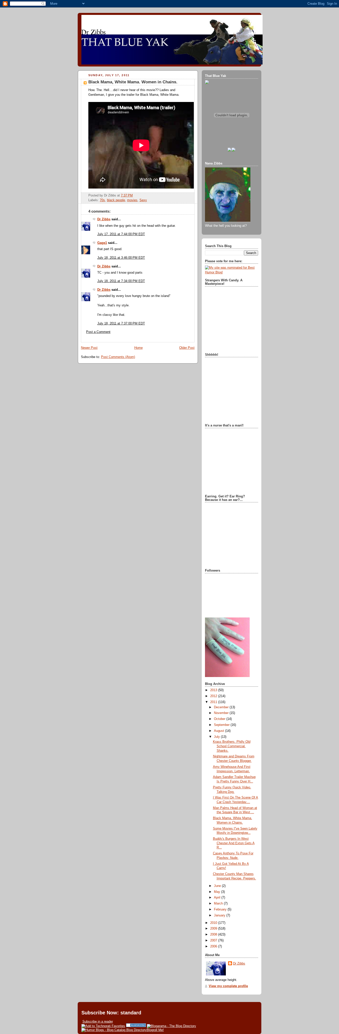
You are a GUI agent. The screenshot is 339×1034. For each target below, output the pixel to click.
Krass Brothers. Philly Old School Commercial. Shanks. (231, 746)
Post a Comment (98, 332)
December (222, 707)
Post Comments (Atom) (118, 357)
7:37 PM (127, 195)
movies (132, 200)
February (221, 909)
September (222, 725)
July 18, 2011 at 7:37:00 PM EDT (121, 323)
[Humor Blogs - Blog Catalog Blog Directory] (114, 1030)
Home (138, 348)
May (217, 892)
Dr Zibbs (103, 219)
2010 (214, 923)
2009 (214, 928)
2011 (214, 702)
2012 (214, 696)
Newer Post (89, 348)
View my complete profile (228, 986)
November (222, 713)
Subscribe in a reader (97, 1021)
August (219, 731)
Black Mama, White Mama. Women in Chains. (132, 82)
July (217, 737)
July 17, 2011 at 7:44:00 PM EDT (121, 234)
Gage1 (102, 243)
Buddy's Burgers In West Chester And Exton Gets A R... (234, 843)
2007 (214, 940)
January (220, 915)
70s (102, 200)
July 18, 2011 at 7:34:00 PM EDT (121, 281)
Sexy (143, 200)
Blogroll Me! (155, 1030)
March (219, 903)
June (218, 886)
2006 (214, 946)
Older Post (187, 348)
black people (116, 200)
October (220, 719)
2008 (214, 934)
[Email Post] (134, 195)
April (217, 897)
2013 (214, 690)
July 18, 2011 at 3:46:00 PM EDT (121, 257)
